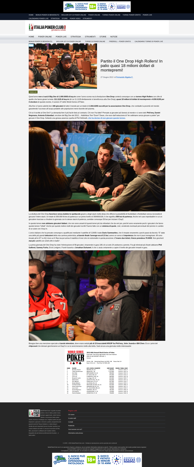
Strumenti (87, 18)
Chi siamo (71, 414)
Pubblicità (71, 425)
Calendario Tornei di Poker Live (149, 41)
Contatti (70, 422)
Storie (65, 18)
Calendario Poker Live (38, 18)
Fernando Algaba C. (124, 77)
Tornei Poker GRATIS (132, 15)
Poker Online (94, 15)
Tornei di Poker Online (95, 41)
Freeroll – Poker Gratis (120, 41)
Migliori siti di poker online (73, 15)
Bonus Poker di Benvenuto (47, 15)
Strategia (55, 18)
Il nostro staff (72, 418)
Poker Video (75, 18)
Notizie (113, 37)
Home (31, 15)
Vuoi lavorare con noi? (75, 429)
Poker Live (147, 15)
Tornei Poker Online (111, 15)
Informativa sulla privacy (75, 433)
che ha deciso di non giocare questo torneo (106, 118)
